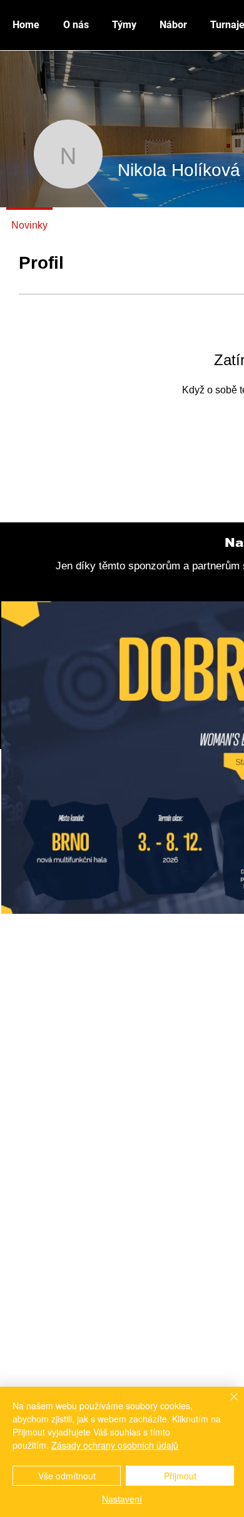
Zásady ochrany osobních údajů (114, 1445)
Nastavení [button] (122, 1499)
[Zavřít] (226, 1404)
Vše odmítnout (67, 1475)
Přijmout (180, 1475)
